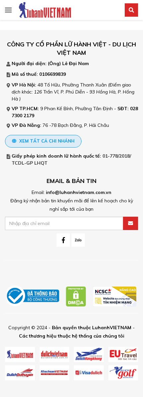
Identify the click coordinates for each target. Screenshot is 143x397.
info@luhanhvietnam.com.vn (78, 192)
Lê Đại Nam (75, 63)
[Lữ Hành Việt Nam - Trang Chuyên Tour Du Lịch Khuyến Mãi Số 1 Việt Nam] (45, 10)
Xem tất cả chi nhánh (46, 141)
